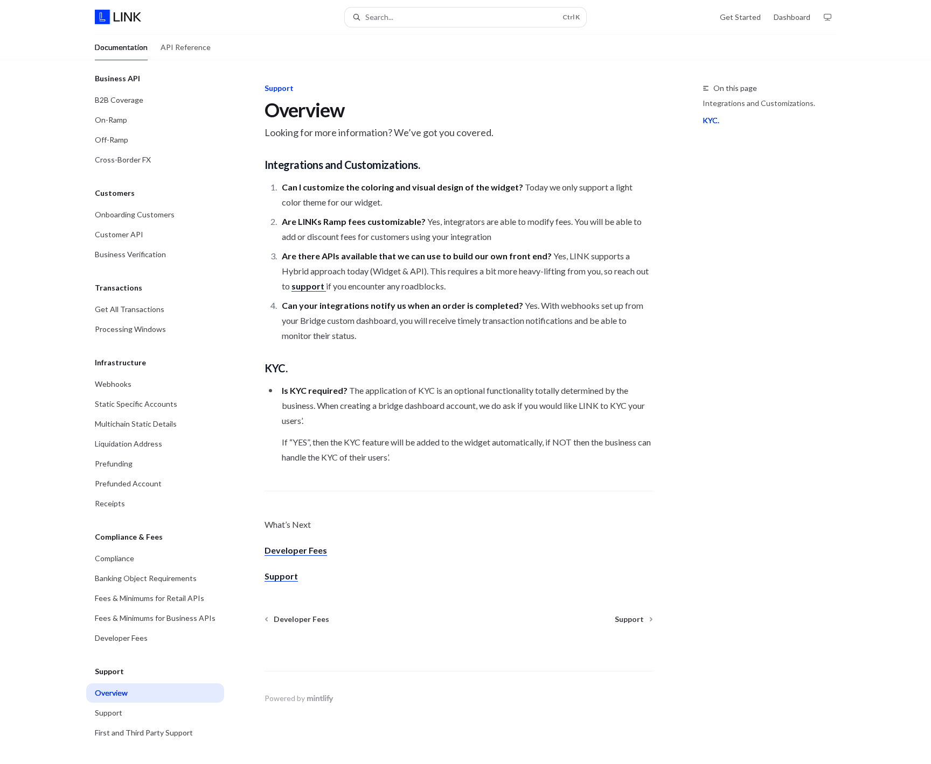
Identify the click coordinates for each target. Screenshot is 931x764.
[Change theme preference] (827, 17)
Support (281, 576)
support (308, 286)
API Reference (186, 47)
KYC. (711, 120)
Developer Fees (296, 550)
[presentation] (163, 412)
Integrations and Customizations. (759, 103)
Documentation (121, 47)
